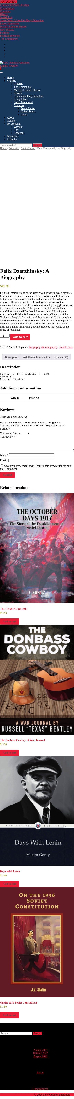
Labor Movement (9, 23)
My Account (13, 123)
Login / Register (9, 65)
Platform (4, 32)
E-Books (12, 139)
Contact (11, 120)
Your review (7, 436)
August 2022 (40, 1056)
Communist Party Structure (28, 96)
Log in (40, 1072)
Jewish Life (6, 17)
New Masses (7, 29)
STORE (11, 80)
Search (37, 145)
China (24, 114)
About (10, 117)
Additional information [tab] (36, 357)
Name (4, 455)
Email (4, 460)
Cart (16, 129)
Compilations (7, 8)
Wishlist (18, 126)
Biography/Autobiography (43, 347)
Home (10, 77)
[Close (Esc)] (62, 4)
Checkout (19, 132)
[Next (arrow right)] (68, 549)
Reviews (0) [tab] (61, 357)
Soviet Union (28, 108)
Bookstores (13, 136)
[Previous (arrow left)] (6, 549)
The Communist (9, 38)
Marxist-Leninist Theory (13, 26)
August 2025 (40, 1050)
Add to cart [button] (9, 621)
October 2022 (40, 1053)
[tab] (1, 72)
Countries (5, 11)
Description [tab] (11, 357)
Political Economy (10, 35)
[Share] (55, 4)
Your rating (7, 433)
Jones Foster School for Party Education (22, 20)
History (4, 14)
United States (28, 111)
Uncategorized (40, 1088)
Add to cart (20, 337)
